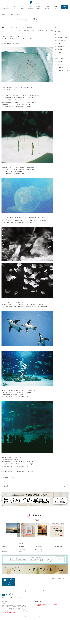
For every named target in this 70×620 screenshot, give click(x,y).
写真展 (56, 34)
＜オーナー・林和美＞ (59, 58)
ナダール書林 (57, 43)
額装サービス (22, 546)
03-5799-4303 (8, 606)
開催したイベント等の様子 (60, 40)
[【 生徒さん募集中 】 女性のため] (42, 530)
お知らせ (37, 544)
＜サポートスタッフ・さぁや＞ (61, 67)
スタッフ (56, 55)
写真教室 (4, 551)
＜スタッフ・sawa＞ (59, 64)
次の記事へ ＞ (64, 486)
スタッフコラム (58, 52)
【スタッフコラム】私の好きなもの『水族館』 (17, 14)
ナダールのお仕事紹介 (59, 46)
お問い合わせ (38, 546)
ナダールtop (3, 14)
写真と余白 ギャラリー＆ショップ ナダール (13, 597)
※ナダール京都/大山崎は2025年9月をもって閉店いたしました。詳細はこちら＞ (48, 605)
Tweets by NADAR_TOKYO (58, 578)
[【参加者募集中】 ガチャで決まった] (57, 530)
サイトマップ (38, 551)
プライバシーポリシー (56, 546)
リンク (53, 544)
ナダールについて (6, 546)
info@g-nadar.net (22, 606)
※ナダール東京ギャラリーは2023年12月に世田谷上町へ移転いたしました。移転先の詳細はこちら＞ (15, 611)
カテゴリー (57, 27)
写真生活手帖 (57, 31)
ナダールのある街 (58, 49)
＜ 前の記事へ (5, 486)
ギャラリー (5, 549)
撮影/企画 (21, 544)
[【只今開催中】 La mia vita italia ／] (13, 530)
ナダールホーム (6, 544)
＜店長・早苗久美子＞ (59, 61)
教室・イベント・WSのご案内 (61, 37)
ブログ (8, 14)
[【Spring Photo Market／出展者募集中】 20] (28, 530)
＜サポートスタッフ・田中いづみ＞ (61, 71)
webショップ (22, 549)
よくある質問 (38, 549)
